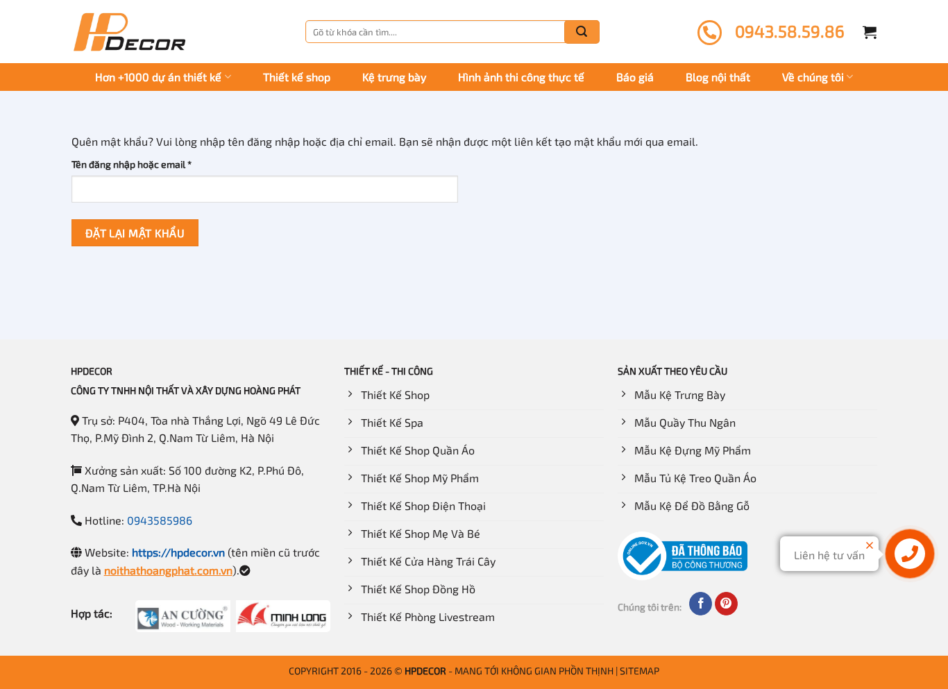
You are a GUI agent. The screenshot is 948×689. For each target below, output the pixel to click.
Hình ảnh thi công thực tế (521, 76)
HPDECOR (425, 671)
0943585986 (159, 520)
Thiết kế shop (296, 76)
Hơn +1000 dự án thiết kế (158, 76)
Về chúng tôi (813, 76)
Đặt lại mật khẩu (135, 232)
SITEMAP (639, 671)
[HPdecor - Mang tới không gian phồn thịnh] (129, 32)
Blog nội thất (718, 76)
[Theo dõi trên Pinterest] (726, 603)
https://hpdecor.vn (178, 552)
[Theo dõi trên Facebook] (700, 603)
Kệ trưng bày (394, 76)
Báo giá (635, 76)
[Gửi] (581, 32)
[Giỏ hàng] (870, 32)
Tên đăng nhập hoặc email (141, 165)
